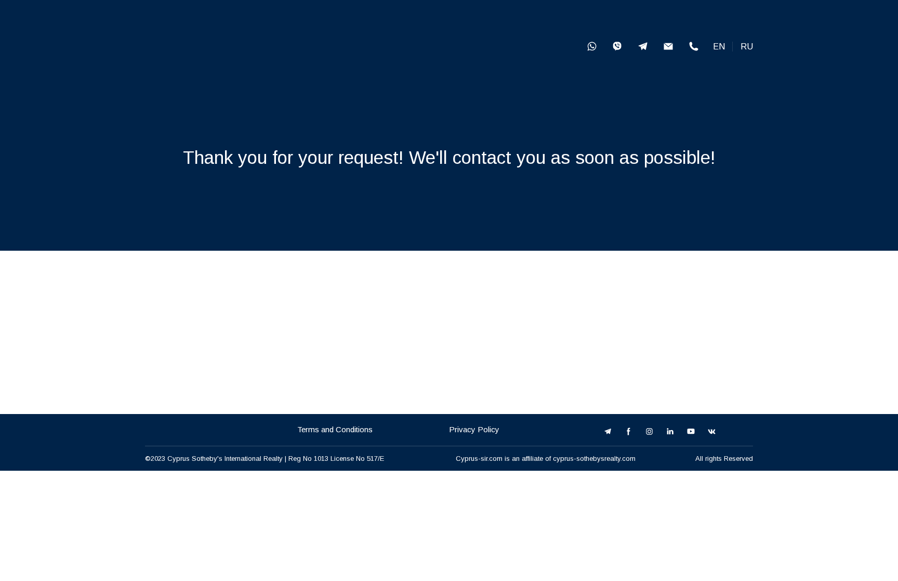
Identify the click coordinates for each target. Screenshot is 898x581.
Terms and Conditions (335, 429)
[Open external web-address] (226, 46)
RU (747, 46)
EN (719, 46)
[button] (592, 46)
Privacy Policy (474, 429)
